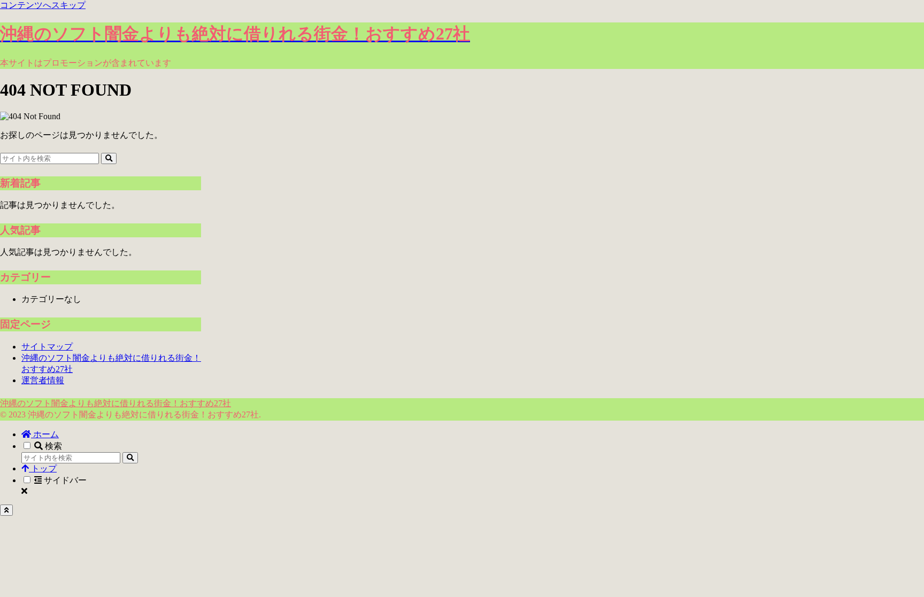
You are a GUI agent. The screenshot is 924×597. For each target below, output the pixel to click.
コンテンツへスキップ (43, 5)
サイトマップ (47, 346)
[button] (109, 158)
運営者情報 (42, 380)
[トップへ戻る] (6, 510)
